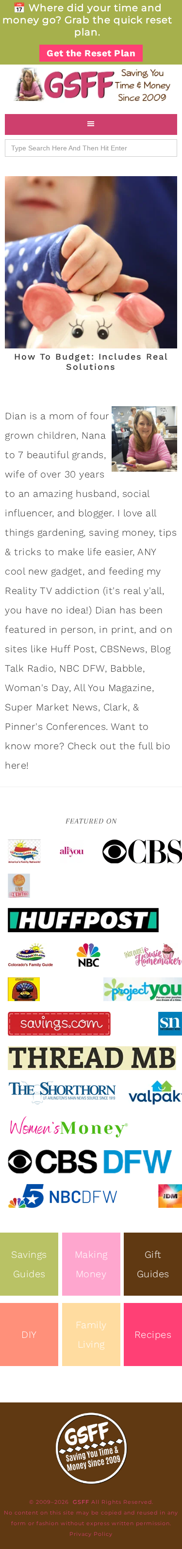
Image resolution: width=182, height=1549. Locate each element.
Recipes (153, 1334)
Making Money (91, 1264)
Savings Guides (29, 1264)
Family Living (91, 1334)
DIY (29, 1334)
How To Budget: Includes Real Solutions (91, 361)
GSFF (91, 84)
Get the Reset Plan (91, 53)
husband (96, 493)
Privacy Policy (91, 1534)
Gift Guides (153, 1264)
